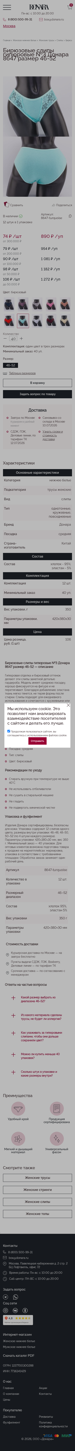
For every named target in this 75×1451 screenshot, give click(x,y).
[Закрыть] (68, 705)
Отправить (37, 740)
